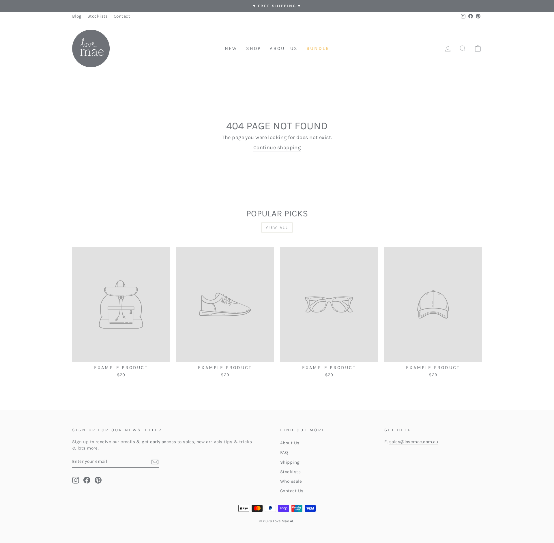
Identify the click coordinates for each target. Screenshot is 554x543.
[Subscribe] (155, 462)
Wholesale (291, 481)
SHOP (253, 48)
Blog (77, 16)
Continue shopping (277, 147)
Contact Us (292, 490)
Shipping (290, 462)
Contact (122, 16)
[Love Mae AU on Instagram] (75, 480)
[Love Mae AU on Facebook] (86, 480)
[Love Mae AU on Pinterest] (98, 480)
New (231, 48)
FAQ (284, 452)
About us (284, 48)
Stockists (97, 16)
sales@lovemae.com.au (413, 441)
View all (277, 227)
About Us (290, 442)
